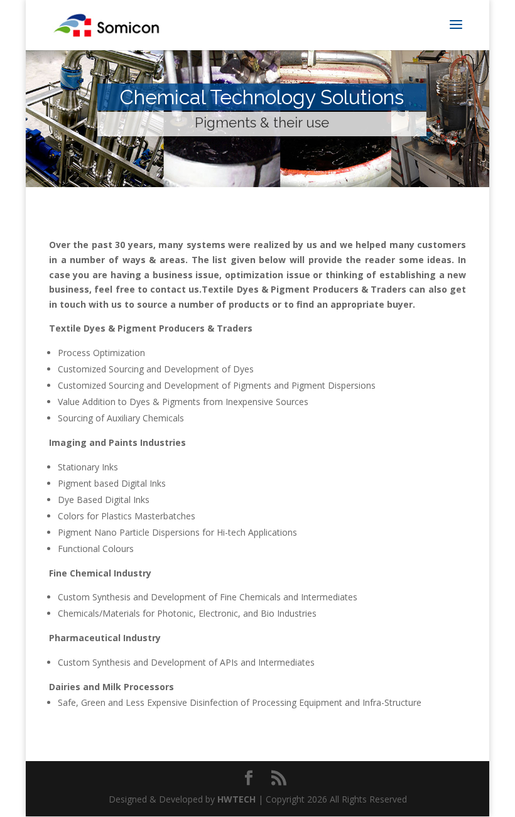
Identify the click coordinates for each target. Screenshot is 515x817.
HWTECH (236, 799)
